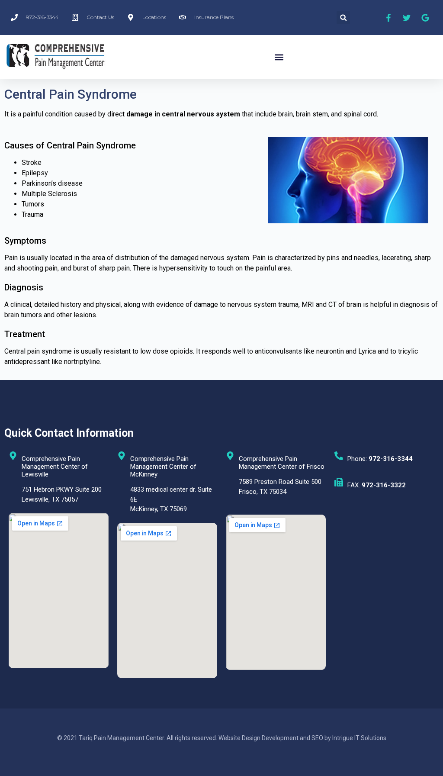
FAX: (376, 485)
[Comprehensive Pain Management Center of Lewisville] (13, 455)
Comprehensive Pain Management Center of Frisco (281, 462)
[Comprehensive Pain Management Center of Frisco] (230, 455)
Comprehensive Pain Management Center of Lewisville (55, 466)
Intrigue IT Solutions (359, 737)
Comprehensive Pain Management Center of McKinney (163, 466)
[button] (343, 17)
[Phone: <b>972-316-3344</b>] (338, 455)
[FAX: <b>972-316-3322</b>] (338, 482)
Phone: (380, 459)
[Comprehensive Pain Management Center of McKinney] (121, 455)
